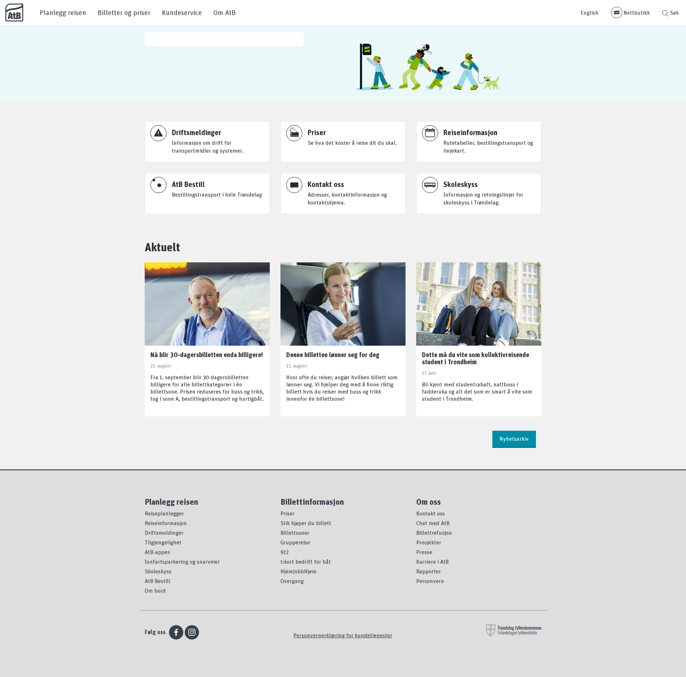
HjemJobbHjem (298, 571)
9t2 (284, 551)
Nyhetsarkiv (514, 438)
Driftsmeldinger (164, 532)
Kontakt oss (430, 513)
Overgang (292, 580)
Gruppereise (295, 542)
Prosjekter (428, 542)
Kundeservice (182, 12)
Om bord (155, 590)
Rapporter (428, 571)
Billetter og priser (124, 12)
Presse (424, 551)
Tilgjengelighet (163, 542)
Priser (287, 513)
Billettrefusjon (434, 532)
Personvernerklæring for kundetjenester (342, 635)
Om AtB (224, 12)
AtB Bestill (157, 580)
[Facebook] (176, 632)
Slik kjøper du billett (305, 523)
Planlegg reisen (63, 12)
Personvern (430, 580)
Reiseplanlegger (164, 513)
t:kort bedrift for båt (305, 561)
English (589, 12)
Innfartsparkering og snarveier (182, 561)
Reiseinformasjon (166, 523)
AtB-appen (157, 551)
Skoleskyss (158, 571)
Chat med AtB (432, 523)
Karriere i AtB (432, 561)
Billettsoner (294, 532)
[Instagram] (192, 632)
